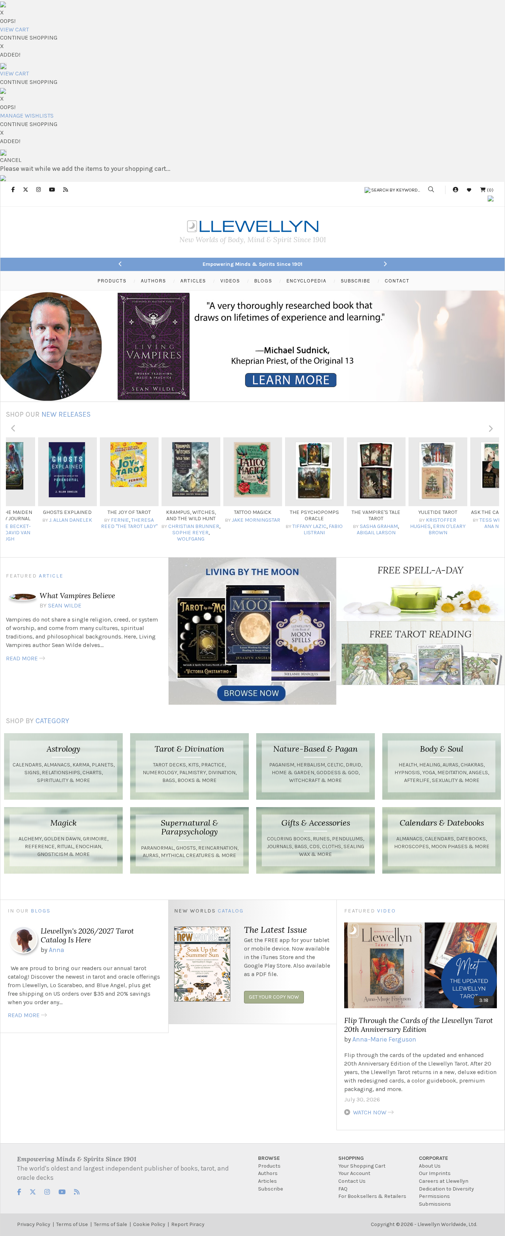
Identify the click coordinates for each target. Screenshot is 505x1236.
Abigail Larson (314, 532)
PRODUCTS (112, 281)
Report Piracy (187, 1224)
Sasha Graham (317, 526)
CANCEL (10, 159)
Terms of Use (72, 1224)
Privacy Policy (33, 1224)
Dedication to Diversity (446, 1189)
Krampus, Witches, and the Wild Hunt (129, 515)
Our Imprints (435, 1173)
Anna (56, 950)
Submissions (435, 1204)
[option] (67, 490)
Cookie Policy (149, 1224)
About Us (430, 1166)
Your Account (354, 1173)
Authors (268, 1173)
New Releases (66, 414)
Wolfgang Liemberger (123, 542)
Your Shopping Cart (362, 1166)
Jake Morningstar (194, 520)
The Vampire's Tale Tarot (314, 515)
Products (269, 1166)
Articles (267, 1181)
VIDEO (386, 911)
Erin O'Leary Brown (385, 529)
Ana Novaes (438, 526)
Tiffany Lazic (248, 526)
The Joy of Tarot (67, 512)
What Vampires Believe (77, 595)
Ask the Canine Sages (438, 512)
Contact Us (352, 1181)
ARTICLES (193, 281)
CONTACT (397, 281)
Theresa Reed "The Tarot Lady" (67, 523)
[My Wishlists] (469, 190)
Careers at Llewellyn (443, 1181)
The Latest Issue (275, 929)
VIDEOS (230, 281)
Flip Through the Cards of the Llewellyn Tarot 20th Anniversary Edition (418, 1025)
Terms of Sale (110, 1224)
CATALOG (231, 911)
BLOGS (263, 281)
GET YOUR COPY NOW (274, 997)
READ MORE (22, 658)
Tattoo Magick (191, 512)
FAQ (343, 1189)
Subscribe (270, 1189)
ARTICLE (51, 576)
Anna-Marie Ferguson (384, 1039)
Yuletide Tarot (376, 512)
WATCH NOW (369, 1112)
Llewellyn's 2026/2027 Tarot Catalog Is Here (87, 935)
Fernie (58, 520)
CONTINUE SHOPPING (28, 37)
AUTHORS (153, 281)
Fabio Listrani (261, 529)
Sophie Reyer (129, 532)
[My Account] (455, 190)
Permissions (434, 1196)
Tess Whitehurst (441, 520)
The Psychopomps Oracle (252, 515)
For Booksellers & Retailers (372, 1196)
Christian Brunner (131, 526)
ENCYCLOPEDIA (306, 281)
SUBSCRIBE (355, 281)
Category (52, 721)
